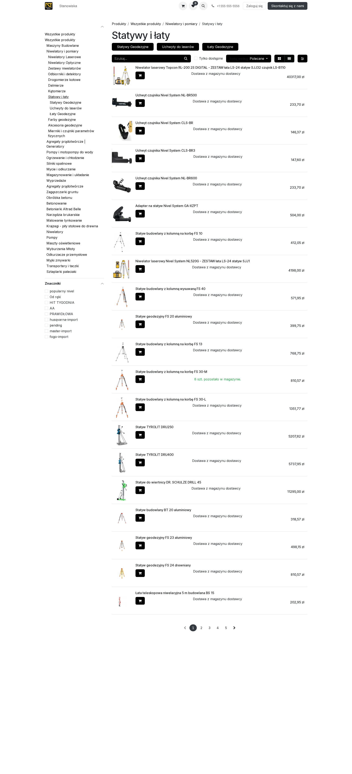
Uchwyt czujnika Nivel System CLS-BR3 (165, 150)
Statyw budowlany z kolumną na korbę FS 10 (168, 233)
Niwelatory (54, 232)
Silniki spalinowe (59, 163)
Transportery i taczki (62, 266)
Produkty (119, 24)
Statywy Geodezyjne (65, 102)
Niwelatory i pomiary (62, 51)
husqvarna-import (64, 320)
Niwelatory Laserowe (64, 57)
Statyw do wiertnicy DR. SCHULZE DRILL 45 (168, 482)
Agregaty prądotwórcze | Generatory (65, 143)
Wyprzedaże (56, 181)
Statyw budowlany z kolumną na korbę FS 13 (168, 344)
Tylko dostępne (211, 58)
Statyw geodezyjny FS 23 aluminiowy (163, 538)
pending (56, 325)
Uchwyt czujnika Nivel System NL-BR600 (166, 178)
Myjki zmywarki (58, 260)
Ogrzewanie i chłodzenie (65, 158)
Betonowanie (56, 203)
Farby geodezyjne (62, 120)
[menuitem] (68, 6)
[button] (203, 6)
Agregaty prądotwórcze (64, 186)
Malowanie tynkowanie (64, 220)
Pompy (51, 237)
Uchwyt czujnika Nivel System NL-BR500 (166, 95)
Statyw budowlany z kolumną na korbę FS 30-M (171, 372)
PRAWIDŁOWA (61, 314)
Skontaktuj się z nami (287, 6)
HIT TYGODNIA (62, 302)
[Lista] (289, 58)
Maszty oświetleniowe (63, 243)
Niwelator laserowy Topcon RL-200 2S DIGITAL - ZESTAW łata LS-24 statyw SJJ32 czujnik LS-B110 (210, 67)
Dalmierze (56, 85)
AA (52, 308)
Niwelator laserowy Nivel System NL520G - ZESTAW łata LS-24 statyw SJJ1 (192, 261)
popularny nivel (62, 291)
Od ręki (55, 297)
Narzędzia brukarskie (63, 215)
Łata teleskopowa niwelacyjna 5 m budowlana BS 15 (174, 593)
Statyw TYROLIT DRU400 (154, 455)
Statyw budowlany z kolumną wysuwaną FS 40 (170, 289)
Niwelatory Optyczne (64, 63)
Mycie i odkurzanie (61, 169)
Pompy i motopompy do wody (69, 152)
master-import (61, 331)
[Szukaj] (186, 58)
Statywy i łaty (58, 97)
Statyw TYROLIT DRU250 (154, 427)
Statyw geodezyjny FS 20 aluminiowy (163, 316)
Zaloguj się (254, 6)
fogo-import (59, 337)
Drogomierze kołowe (64, 80)
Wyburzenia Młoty (60, 249)
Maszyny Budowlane (62, 46)
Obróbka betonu (59, 198)
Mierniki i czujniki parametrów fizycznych (71, 133)
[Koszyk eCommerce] (183, 6)
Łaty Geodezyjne (63, 114)
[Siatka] (279, 58)
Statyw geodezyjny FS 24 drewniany (163, 565)
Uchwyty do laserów (66, 108)
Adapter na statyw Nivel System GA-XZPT (166, 206)
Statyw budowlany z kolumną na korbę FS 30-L (170, 399)
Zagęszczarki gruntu (62, 192)
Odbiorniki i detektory (64, 74)
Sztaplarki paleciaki (61, 272)
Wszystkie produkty (60, 34)
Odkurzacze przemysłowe (66, 255)
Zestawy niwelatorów (64, 68)
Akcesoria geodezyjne (65, 125)
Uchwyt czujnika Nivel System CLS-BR (164, 123)
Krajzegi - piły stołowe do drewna (72, 226)
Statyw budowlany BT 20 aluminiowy (163, 510)
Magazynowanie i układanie (67, 175)
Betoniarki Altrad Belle (63, 209)
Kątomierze (57, 91)
